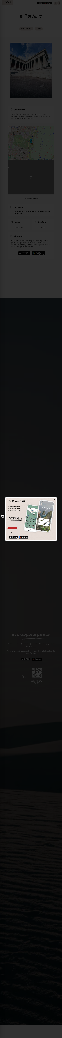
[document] (31, 519)
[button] (54, 499)
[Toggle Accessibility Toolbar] (3, 516)
